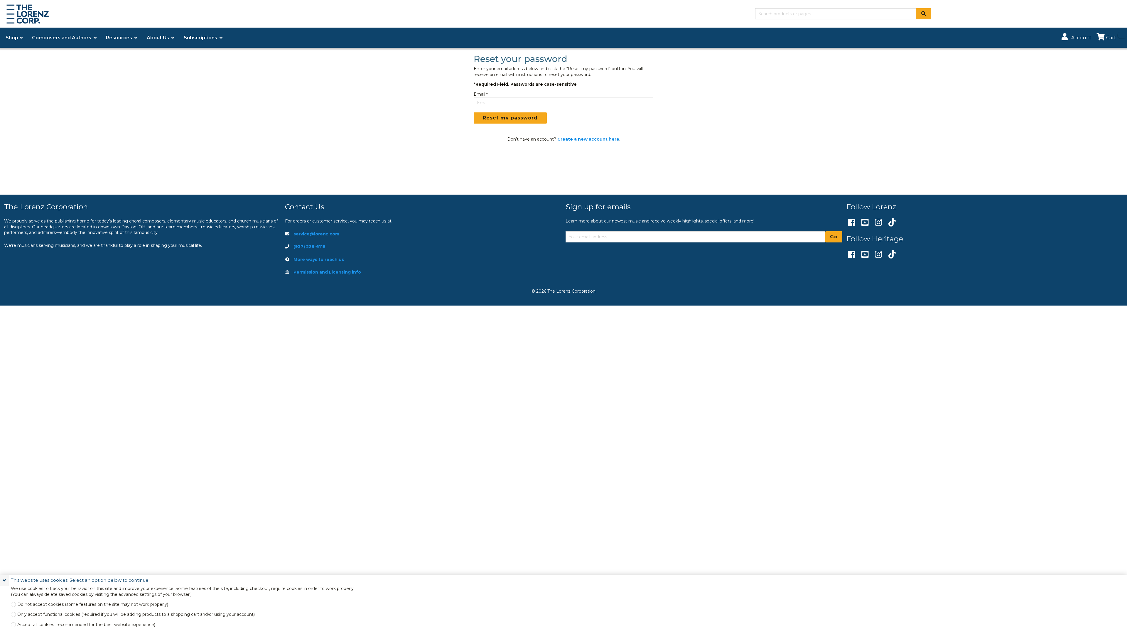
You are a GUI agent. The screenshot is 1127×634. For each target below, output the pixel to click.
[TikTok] (892, 222)
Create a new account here (588, 139)
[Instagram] (878, 222)
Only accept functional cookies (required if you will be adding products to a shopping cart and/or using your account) (136, 614)
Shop (12, 38)
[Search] (923, 13)
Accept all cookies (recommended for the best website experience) (86, 624)
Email (479, 94)
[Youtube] (865, 222)
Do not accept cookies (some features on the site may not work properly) (92, 604)
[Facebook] (851, 222)
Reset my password (510, 118)
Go (834, 237)
